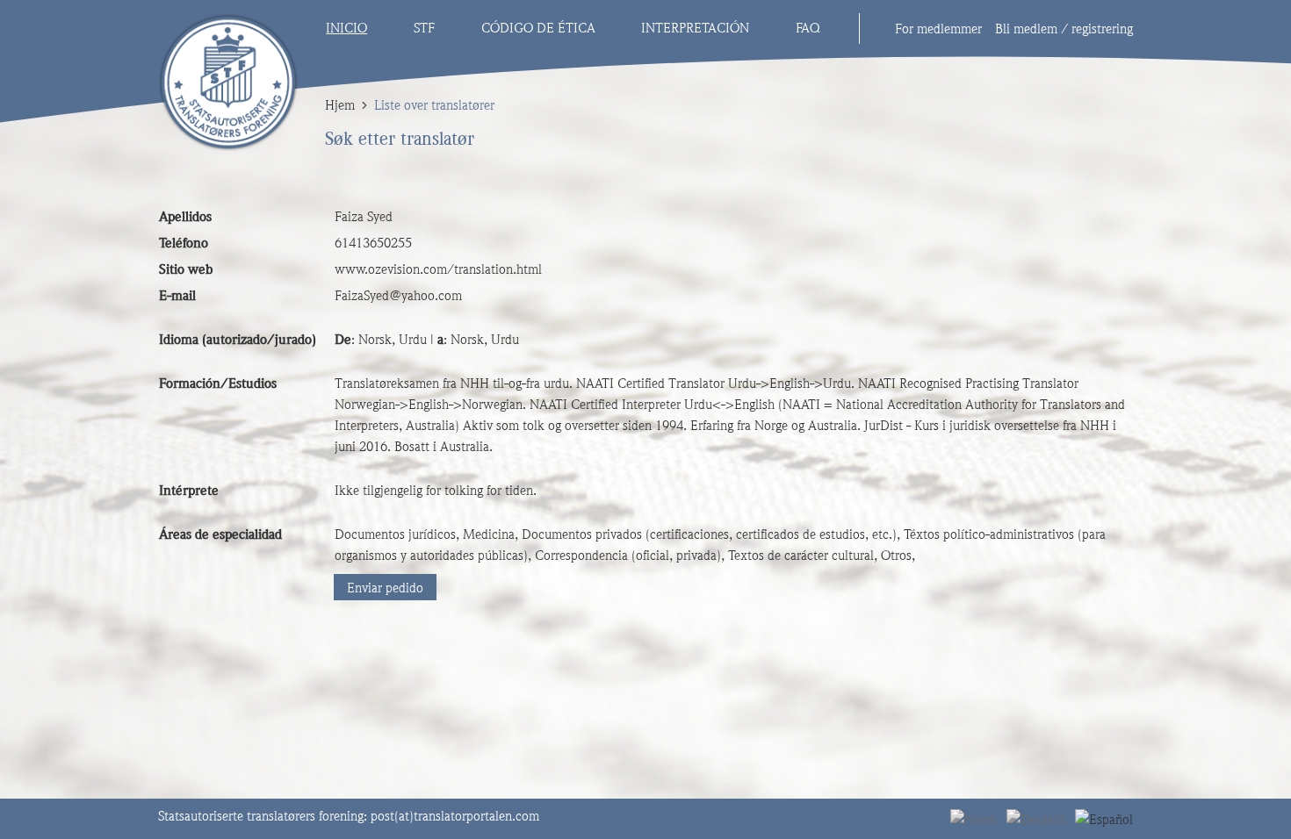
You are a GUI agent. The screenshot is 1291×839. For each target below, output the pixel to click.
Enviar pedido (385, 588)
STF (424, 28)
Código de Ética (538, 28)
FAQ (807, 28)
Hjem (340, 105)
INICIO (346, 28)
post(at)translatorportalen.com (455, 816)
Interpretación (695, 28)
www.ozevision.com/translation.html (438, 269)
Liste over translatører (434, 105)
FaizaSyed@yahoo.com (398, 296)
